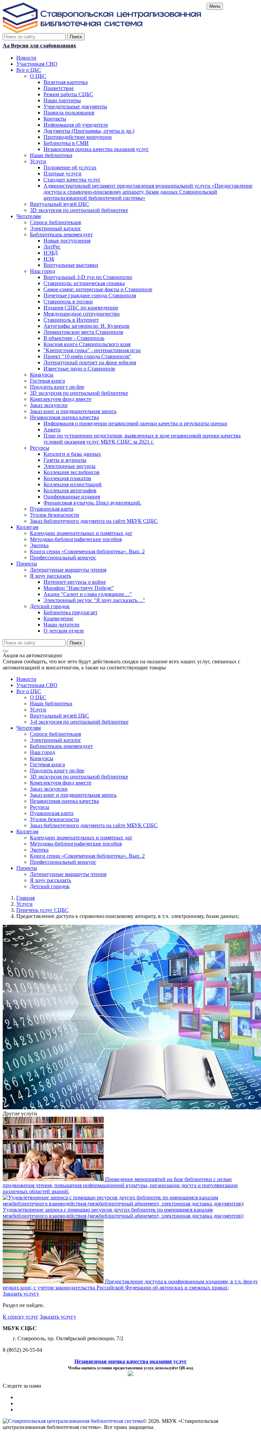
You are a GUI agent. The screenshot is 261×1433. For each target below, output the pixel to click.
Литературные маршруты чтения (68, 874)
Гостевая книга (47, 764)
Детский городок (50, 886)
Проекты (26, 868)
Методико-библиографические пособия (76, 844)
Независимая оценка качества (64, 801)
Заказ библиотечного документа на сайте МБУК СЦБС (94, 825)
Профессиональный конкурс (63, 862)
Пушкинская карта (51, 813)
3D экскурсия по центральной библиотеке (79, 776)
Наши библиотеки (51, 703)
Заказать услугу (21, 1294)
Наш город (42, 752)
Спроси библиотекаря (55, 734)
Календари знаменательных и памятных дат (81, 837)
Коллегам (27, 831)
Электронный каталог (55, 740)
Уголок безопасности (54, 819)
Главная (25, 898)
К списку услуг (20, 1317)
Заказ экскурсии (49, 789)
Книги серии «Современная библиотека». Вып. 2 (87, 856)
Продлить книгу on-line (57, 770)
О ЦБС (38, 697)
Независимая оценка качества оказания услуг (130, 1361)
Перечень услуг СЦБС (42, 910)
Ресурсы (39, 807)
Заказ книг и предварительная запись (73, 795)
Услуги (38, 709)
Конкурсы (41, 758)
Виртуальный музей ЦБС (59, 716)
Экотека (39, 850)
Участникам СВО (36, 685)
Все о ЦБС (28, 691)
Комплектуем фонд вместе (60, 783)
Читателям (28, 728)
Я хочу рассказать (50, 880)
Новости (26, 679)
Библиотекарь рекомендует (61, 746)
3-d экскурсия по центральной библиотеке (79, 722)
